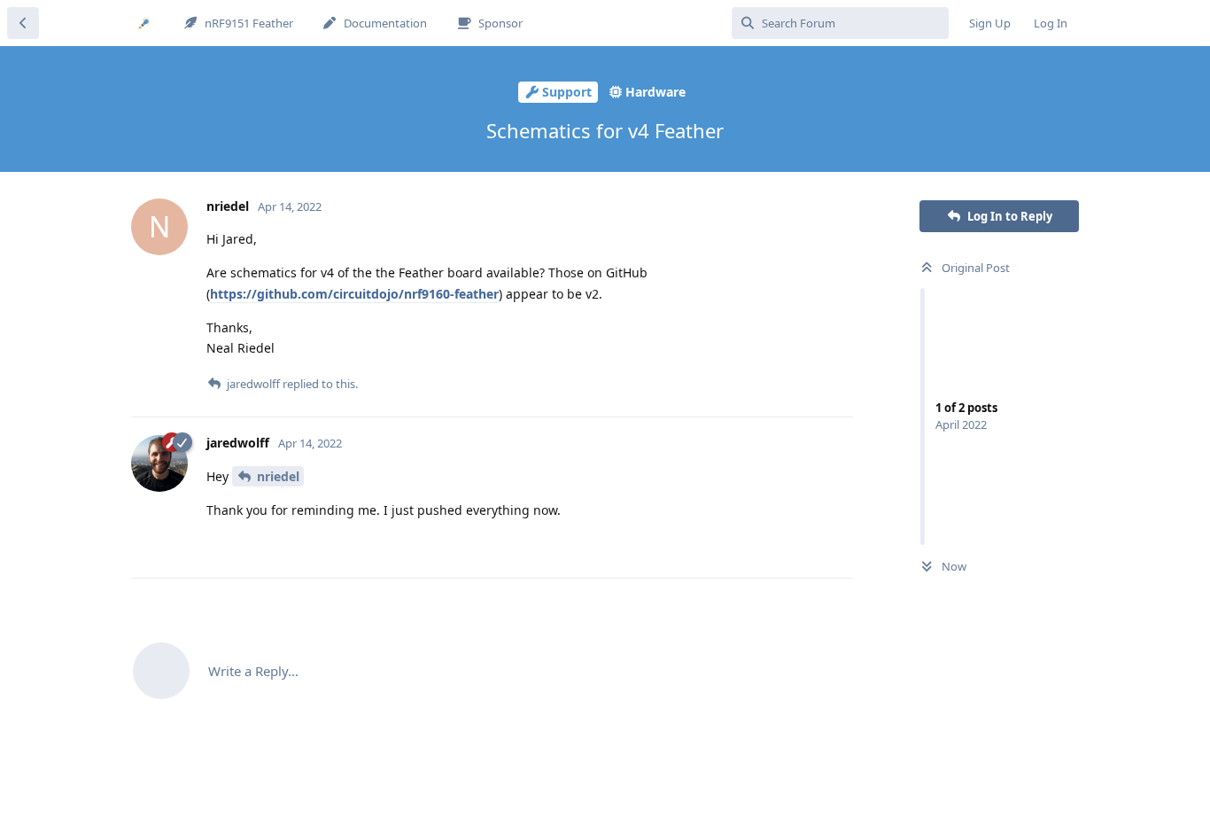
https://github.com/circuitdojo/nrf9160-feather (354, 293)
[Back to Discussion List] (23, 23)
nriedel (278, 476)
